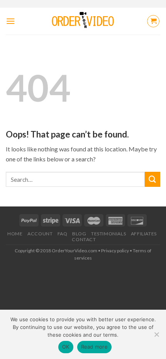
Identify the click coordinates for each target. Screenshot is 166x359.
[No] (156, 336)
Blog (79, 234)
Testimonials (108, 234)
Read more (94, 347)
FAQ (63, 234)
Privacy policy (115, 250)
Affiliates (144, 234)
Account (40, 234)
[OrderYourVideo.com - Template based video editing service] (83, 21)
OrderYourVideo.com (74, 250)
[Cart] (153, 21)
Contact (84, 239)
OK (65, 347)
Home (14, 234)
